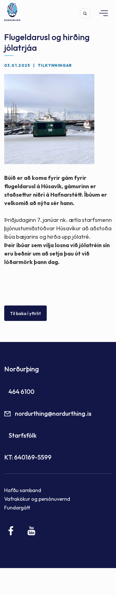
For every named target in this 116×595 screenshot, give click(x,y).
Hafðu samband (22, 490)
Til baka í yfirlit (25, 313)
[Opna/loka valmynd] (101, 13)
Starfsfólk (22, 435)
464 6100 (21, 392)
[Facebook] (11, 530)
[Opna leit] (85, 13)
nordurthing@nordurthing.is (53, 413)
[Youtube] (31, 530)
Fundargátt (17, 507)
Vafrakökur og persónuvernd (37, 499)
